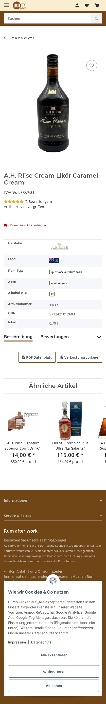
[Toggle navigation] (6, 3)
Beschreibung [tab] (18, 336)
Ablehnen (54, 685)
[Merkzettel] (87, 5)
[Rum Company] (19, 5)
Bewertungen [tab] (54, 336)
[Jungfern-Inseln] (54, 260)
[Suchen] (96, 18)
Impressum (17, 642)
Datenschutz (41, 642)
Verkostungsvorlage (80, 357)
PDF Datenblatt (38, 357)
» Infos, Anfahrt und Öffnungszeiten (33, 571)
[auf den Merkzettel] (91, 65)
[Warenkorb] (97, 5)
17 (52, 294)
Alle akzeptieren (54, 655)
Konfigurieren (54, 671)
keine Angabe (59, 283)
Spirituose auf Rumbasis (66, 272)
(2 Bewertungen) (38, 201)
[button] (77, 5)
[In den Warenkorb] (8, 51)
